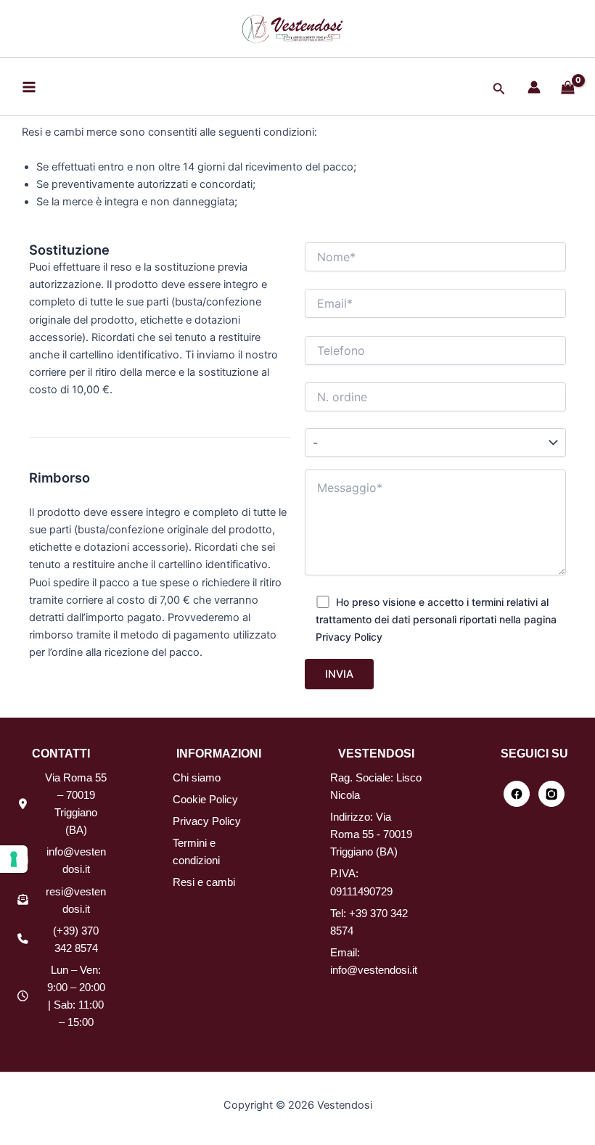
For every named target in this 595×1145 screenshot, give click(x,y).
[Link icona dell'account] (534, 87)
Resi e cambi (204, 882)
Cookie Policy (205, 799)
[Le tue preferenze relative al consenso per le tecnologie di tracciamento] (14, 859)
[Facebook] (517, 794)
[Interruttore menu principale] (29, 86)
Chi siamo (197, 778)
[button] (499, 89)
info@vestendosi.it (373, 970)
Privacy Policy (207, 821)
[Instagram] (551, 794)
